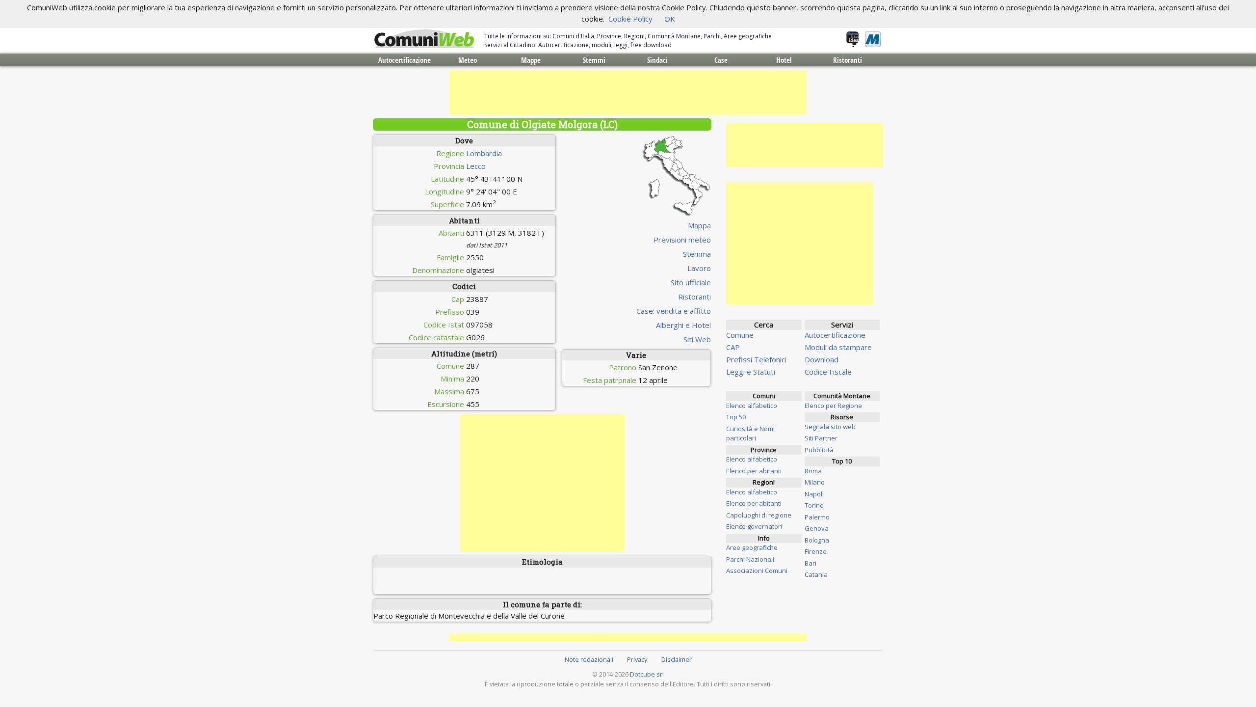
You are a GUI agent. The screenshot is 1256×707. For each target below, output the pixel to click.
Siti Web (697, 339)
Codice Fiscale (828, 372)
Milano (815, 482)
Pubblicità (819, 449)
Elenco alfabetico (751, 405)
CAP (733, 347)
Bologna (817, 540)
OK (669, 19)
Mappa (699, 225)
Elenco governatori (754, 526)
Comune (740, 335)
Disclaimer (676, 659)
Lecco (476, 166)
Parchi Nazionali (750, 559)
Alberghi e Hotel (683, 325)
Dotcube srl (647, 674)
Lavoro (699, 268)
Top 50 (736, 416)
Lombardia (484, 153)
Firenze (816, 551)
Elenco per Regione (833, 405)
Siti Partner (821, 438)
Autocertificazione (404, 60)
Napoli (814, 493)
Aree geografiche (752, 547)
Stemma (697, 254)
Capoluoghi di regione (758, 515)
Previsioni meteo (682, 240)
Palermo (817, 517)
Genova (817, 528)
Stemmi (594, 60)
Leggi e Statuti (750, 372)
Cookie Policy (630, 19)
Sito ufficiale (691, 282)
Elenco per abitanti (754, 470)
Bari (810, 563)
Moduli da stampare (838, 347)
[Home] (424, 39)
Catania (816, 574)
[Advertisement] (628, 92)
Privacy (637, 659)
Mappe (531, 60)
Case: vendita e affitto (673, 311)
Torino (814, 505)
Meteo (467, 60)
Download (821, 359)
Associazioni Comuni (756, 570)
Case (721, 60)
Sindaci (657, 60)
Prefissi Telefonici (756, 359)
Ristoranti (847, 60)
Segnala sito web (830, 426)
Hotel (784, 60)
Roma (813, 470)
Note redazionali (589, 659)
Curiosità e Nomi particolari (750, 433)
